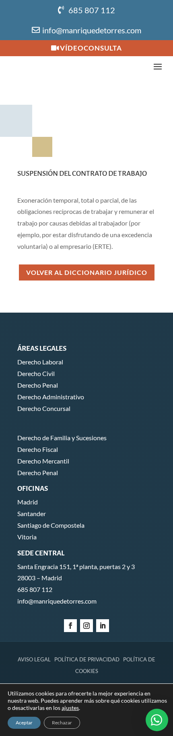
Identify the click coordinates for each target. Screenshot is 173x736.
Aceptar (24, 723)
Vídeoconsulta (91, 48)
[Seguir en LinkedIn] (102, 625)
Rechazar (62, 723)
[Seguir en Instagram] (86, 625)
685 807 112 (91, 10)
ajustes (70, 707)
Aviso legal (34, 659)
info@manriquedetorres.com (91, 30)
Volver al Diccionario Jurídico (86, 272)
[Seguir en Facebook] (70, 625)
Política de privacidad (86, 659)
